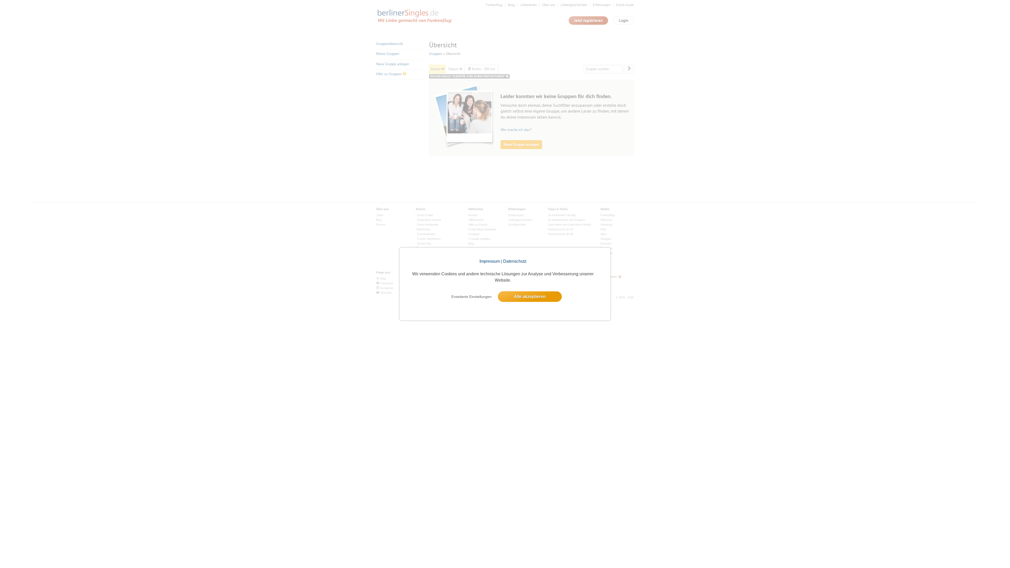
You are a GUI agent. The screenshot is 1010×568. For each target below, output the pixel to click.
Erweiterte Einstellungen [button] (471, 297)
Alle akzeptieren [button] (530, 296)
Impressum (489, 261)
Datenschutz (515, 261)
